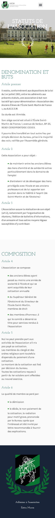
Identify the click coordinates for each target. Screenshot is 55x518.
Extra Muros (27, 508)
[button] (40, 4)
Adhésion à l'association (27, 502)
